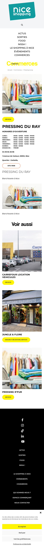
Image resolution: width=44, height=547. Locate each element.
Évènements (22, 51)
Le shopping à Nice (22, 48)
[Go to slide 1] (22, 205)
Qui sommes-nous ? (22, 493)
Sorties (22, 37)
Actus (22, 33)
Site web (11, 166)
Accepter (22, 526)
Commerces (22, 55)
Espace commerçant (22, 498)
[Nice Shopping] (22, 12)
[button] (40, 513)
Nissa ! (22, 44)
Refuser (22, 533)
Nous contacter (22, 503)
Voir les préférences (22, 539)
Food (22, 40)
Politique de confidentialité (22, 544)
